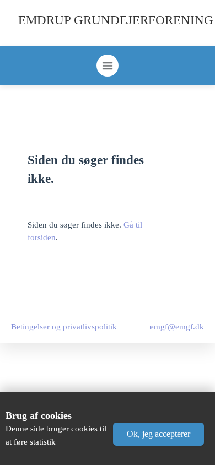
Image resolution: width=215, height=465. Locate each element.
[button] (158, 434)
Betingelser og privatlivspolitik (64, 326)
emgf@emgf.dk (177, 326)
